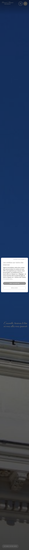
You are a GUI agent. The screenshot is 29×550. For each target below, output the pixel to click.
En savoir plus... (8, 279)
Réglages (14, 288)
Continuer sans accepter (19, 259)
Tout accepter (14, 283)
